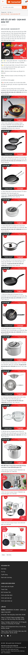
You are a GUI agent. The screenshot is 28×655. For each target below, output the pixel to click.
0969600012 (10, 609)
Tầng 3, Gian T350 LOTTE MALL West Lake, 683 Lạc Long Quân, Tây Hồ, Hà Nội (13, 632)
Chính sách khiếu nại (6, 601)
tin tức (9, 555)
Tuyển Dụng (4, 574)
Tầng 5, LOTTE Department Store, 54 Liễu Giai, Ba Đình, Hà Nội (13, 627)
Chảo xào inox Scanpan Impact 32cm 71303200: (14, 362)
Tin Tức (3, 571)
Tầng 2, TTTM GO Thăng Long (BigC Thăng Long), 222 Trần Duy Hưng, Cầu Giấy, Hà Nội (12, 618)
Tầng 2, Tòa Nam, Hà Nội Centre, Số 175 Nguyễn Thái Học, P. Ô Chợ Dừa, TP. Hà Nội (14, 622)
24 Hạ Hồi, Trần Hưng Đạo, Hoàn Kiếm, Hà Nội (13, 614)
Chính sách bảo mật (6, 598)
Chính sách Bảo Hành (6, 595)
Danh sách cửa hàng (6, 577)
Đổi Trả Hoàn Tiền (6, 592)
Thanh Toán (4, 589)
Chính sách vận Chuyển (7, 586)
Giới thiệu (3, 569)
